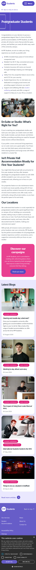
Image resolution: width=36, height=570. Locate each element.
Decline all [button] (26, 562)
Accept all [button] (9, 562)
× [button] (34, 537)
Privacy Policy (5, 550)
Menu (30, 3)
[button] (18, 566)
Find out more (18, 271)
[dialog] (18, 552)
